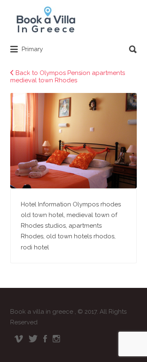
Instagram (56, 339)
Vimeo (18, 339)
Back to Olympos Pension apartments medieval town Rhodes (67, 76)
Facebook (45, 339)
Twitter (33, 339)
